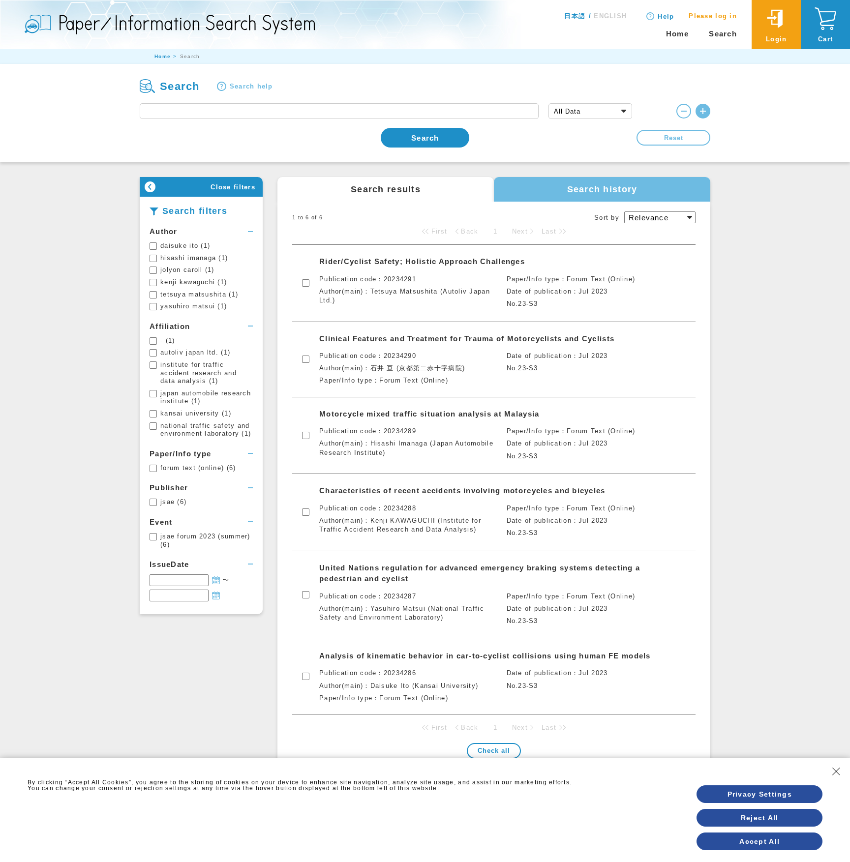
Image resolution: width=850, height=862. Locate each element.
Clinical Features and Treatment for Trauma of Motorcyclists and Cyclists (466, 338)
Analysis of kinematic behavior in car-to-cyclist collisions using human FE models (485, 656)
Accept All (759, 841)
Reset (673, 138)
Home (677, 34)
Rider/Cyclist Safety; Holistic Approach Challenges (422, 261)
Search (723, 34)
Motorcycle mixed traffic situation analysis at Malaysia (429, 414)
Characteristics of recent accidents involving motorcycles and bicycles (462, 490)
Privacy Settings (760, 794)
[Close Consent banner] (836, 771)
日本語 (574, 16)
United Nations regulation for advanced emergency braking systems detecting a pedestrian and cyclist (479, 573)
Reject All (760, 818)
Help (666, 16)
